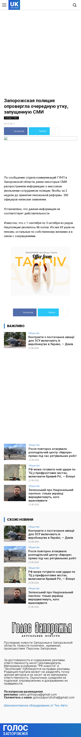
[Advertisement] (40, 52)
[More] (55, 131)
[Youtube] (66, 5)
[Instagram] (54, 5)
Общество (11, 117)
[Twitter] (60, 5)
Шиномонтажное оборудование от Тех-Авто (36, 705)
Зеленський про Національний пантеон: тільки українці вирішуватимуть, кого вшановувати (51, 495)
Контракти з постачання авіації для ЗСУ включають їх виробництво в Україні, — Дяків (51, 340)
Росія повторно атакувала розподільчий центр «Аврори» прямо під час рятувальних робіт (53, 452)
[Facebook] (48, 5)
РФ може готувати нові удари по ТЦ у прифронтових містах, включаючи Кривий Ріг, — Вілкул (52, 473)
